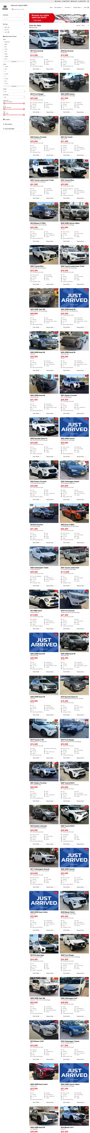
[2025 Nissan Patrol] (74, 900)
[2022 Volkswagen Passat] (74, 470)
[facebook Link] (88, 1)
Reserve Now (49, 69)
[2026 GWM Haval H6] (43, 341)
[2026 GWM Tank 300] (43, 987)
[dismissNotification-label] (87, 1118)
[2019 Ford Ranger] (43, 82)
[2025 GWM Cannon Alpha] (74, 211)
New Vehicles (57, 7)
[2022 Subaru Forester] (43, 125)
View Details (36, 69)
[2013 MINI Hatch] (43, 599)
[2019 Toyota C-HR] (43, 728)
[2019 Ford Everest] (74, 599)
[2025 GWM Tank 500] (43, 298)
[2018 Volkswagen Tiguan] (74, 1030)
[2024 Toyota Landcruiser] (74, 556)
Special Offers (77, 7)
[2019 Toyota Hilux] (74, 168)
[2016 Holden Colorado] (43, 814)
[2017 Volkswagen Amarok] (43, 857)
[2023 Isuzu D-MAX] (74, 513)
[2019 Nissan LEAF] (43, 1030)
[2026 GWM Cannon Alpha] (74, 1073)
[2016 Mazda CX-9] (74, 1116)
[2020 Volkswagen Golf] (74, 987)
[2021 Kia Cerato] (74, 125)
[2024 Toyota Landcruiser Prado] (43, 168)
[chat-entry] (85, 1126)
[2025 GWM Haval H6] (74, 298)
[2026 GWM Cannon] (74, 427)
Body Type (5, 94)
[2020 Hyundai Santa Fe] (43, 427)
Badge (4, 89)
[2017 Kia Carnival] (43, 39)
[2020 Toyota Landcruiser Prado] (74, 255)
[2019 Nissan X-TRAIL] (43, 211)
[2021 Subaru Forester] (74, 384)
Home (51, 7)
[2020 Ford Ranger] (74, 943)
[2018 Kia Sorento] (74, 39)
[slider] (4, 103)
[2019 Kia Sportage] (43, 943)
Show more (14, 61)
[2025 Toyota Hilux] (43, 255)
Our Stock (67, 7)
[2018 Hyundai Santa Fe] (74, 685)
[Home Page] (5, 7)
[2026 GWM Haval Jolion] (43, 900)
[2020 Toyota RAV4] (74, 771)
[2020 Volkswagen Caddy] (43, 556)
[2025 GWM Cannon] (74, 82)
